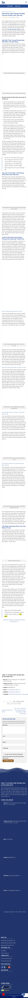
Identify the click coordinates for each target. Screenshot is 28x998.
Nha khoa (4, 11)
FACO (17, 17)
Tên (4, 736)
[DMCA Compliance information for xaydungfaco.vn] (6, 987)
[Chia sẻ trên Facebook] (10, 703)
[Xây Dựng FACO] (12, 2)
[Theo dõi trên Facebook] (2, 967)
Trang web (5, 748)
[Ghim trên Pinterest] (17, 703)
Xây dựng (10, 6)
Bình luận (5, 725)
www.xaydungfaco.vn (14, 875)
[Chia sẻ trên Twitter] (13, 703)
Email (4, 742)
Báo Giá (17, 6)
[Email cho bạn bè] (15, 703)
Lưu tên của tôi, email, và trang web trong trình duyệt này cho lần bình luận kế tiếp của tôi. (13, 756)
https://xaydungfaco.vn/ (14, 692)
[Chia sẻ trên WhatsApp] (8, 703)
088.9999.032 (11, 857)
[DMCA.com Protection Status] (5, 990)
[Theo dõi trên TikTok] (7, 967)
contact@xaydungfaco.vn (13, 689)
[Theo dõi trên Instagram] (4, 967)
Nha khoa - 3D (10, 11)
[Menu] (26, 2)
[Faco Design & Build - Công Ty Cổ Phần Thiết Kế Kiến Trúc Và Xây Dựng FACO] (3, 2)
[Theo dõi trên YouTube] (9, 967)
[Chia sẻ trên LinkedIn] (20, 703)
